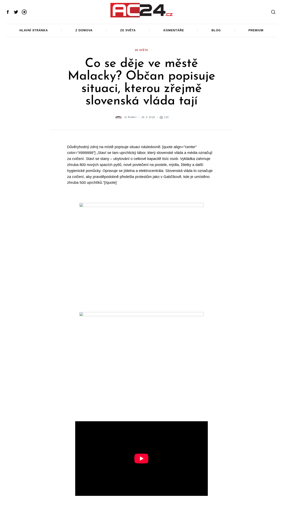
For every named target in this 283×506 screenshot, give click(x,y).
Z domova (84, 30)
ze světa (141, 50)
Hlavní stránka (33, 30)
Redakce (132, 117)
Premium (256, 30)
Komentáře (173, 30)
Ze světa (128, 30)
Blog (216, 30)
